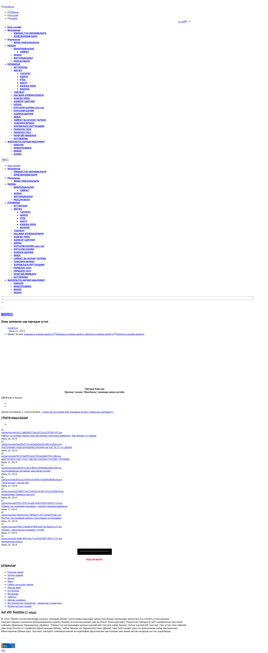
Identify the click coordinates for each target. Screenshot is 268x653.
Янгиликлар (13, 168)
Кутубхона (13, 590)
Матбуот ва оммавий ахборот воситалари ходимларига (31, 517)
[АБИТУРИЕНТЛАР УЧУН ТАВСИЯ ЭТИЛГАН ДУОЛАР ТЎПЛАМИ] (31, 455)
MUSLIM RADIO (22, 199)
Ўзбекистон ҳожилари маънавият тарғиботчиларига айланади (34, 506)
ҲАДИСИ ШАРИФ (23, 252)
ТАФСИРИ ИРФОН (24, 261)
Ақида (10, 578)
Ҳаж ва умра (14, 587)
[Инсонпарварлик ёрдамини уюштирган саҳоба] (31, 467)
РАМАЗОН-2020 (22, 267)
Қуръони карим (15, 572)
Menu (4, 160)
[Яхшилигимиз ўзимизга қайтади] (32, 491)
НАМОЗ (24, 215)
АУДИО (18, 193)
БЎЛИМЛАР (13, 202)
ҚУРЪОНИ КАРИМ (24, 249)
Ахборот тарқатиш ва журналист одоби (22, 529)
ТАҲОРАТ (25, 211)
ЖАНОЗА (25, 227)
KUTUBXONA (21, 277)
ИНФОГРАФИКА (22, 286)
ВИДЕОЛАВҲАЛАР (24, 187)
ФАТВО (18, 208)
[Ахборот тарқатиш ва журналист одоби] (31, 526)
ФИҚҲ (17, 255)
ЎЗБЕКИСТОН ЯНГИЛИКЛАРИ (30, 171)
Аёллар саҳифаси (16, 599)
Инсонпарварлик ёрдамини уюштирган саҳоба (25, 470)
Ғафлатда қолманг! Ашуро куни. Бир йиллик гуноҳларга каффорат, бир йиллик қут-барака (48, 435)
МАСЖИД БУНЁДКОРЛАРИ (29, 233)
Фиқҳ (10, 581)
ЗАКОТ (23, 221)
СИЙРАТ (24, 190)
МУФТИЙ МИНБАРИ (25, 273)
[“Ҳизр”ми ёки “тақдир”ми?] (31, 479)
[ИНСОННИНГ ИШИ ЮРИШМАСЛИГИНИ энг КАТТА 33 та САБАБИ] (31, 444)
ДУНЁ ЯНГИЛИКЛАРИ (25, 174)
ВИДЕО (18, 289)
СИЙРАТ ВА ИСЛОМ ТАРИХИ (30, 258)
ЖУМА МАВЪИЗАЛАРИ (26, 180)
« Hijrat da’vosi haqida (53, 411)
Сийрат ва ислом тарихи (20, 584)
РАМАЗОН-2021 (22, 270)
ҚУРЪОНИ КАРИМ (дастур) (29, 246)
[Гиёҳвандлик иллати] (31, 538)
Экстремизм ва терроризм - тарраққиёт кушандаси (34, 603)
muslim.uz (12, 327)
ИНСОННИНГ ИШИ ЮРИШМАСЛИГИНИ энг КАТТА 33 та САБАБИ (36, 447)
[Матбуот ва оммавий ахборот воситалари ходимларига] (31, 514)
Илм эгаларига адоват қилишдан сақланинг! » (89, 411)
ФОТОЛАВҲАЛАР (23, 196)
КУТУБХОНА (20, 205)
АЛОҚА (18, 242)
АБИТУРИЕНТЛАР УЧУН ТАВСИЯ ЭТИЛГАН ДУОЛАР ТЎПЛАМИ (35, 459)
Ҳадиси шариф (15, 575)
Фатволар (12, 593)
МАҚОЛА (19, 283)
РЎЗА (23, 218)
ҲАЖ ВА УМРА (28, 224)
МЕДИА (11, 184)
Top (3, 650)
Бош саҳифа (13, 165)
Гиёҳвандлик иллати (12, 541)
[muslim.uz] (7, 6)
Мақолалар (13, 177)
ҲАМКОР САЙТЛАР (24, 239)
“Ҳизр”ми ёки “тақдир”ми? (15, 482)
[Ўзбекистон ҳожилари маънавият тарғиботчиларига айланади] (31, 503)
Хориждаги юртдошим (19, 606)
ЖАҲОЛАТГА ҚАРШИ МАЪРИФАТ (26, 280)
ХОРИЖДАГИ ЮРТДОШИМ (29, 264)
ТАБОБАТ (19, 230)
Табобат (12, 596)
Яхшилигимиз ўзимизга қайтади (18, 494)
